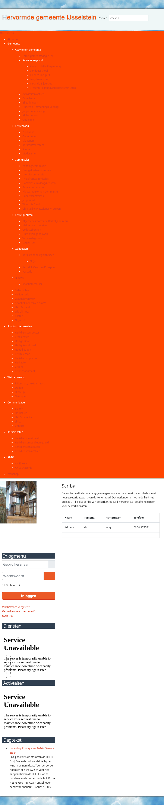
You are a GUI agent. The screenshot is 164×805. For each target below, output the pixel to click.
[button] (13, 43)
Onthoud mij (13, 585)
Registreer (8, 615)
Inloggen (28, 595)
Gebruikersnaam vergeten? (18, 611)
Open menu (7, 33)
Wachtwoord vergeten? (15, 607)
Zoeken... (103, 18)
